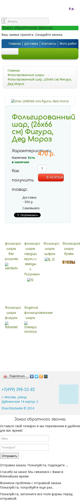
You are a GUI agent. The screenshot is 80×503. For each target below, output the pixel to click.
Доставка (31, 43)
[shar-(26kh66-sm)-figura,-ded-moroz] (40, 101)
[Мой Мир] (46, 376)
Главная (15, 43)
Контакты (49, 43)
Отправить (9, 455)
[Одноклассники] (41, 376)
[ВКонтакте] (32, 376)
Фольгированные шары (26, 75)
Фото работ (68, 43)
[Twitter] (36, 376)
